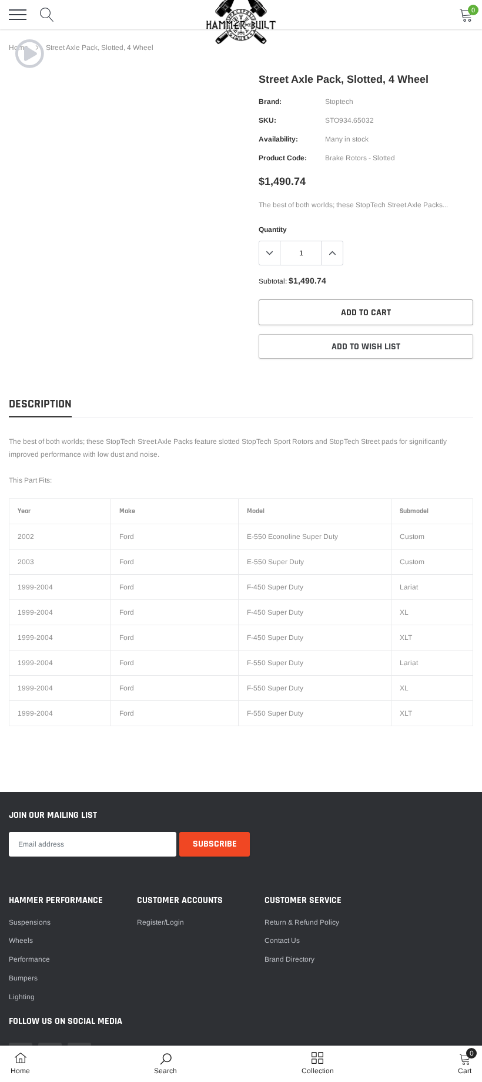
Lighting (22, 997)
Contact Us (282, 940)
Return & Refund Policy (302, 922)
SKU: (267, 120)
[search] (47, 14)
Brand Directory (289, 959)
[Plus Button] (332, 253)
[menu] (17, 14)
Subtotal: (273, 281)
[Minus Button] (269, 253)
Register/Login (160, 922)
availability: (278, 139)
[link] (29, 53)
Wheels (21, 940)
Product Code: (283, 158)
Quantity (273, 229)
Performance (29, 959)
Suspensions (30, 922)
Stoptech (339, 101)
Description (40, 404)
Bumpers (23, 978)
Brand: (270, 101)
